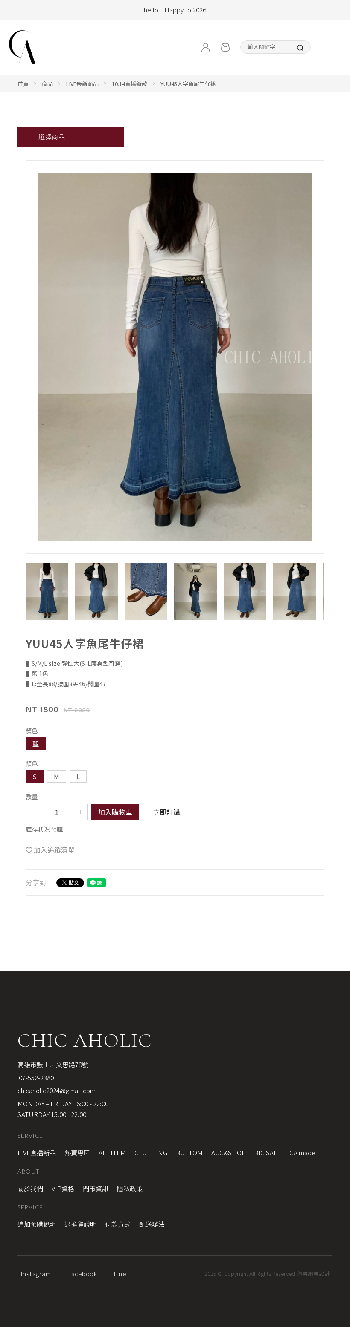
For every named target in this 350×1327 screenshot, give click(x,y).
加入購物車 (115, 812)
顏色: (32, 730)
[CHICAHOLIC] (22, 47)
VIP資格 (63, 1188)
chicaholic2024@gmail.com (57, 1090)
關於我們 (30, 1188)
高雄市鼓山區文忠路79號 (53, 1064)
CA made (302, 1152)
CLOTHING (150, 1152)
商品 (47, 83)
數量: (32, 796)
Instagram (35, 1274)
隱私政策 (130, 1188)
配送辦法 (152, 1224)
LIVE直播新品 (37, 1152)
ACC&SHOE (228, 1152)
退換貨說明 (80, 1224)
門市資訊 (95, 1188)
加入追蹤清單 (54, 850)
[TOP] (337, 1052)
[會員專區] (205, 47)
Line (120, 1274)
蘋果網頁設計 (313, 1273)
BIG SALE (267, 1152)
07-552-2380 (36, 1077)
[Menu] (330, 47)
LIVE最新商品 (82, 83)
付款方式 (118, 1224)
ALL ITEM (112, 1152)
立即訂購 (166, 812)
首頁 (23, 83)
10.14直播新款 (129, 83)
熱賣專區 (77, 1152)
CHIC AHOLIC (85, 1040)
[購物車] (225, 47)
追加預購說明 (37, 1224)
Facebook (82, 1274)
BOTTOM (189, 1152)
